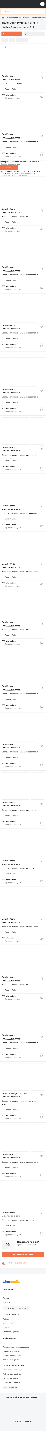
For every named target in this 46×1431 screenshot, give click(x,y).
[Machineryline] (2, 17)
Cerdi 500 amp (8, 134)
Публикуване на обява (23, 1255)
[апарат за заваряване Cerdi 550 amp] (23, 844)
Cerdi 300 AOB (8, 564)
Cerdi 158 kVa (8, 802)
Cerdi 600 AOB (8, 325)
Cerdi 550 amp (8, 448)
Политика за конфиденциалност (16, 1347)
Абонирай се (9, 168)
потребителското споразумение (13, 175)
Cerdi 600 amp (8, 76)
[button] (42, 4)
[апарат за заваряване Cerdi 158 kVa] (23, 786)
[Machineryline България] (17, 4)
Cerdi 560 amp (8, 209)
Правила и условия (10, 1343)
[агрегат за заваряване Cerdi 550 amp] (23, 489)
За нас (5, 1294)
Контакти (6, 1302)
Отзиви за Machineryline (12, 1355)
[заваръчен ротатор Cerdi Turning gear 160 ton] (23, 1077)
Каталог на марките (11, 1360)
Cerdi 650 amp (8, 1035)
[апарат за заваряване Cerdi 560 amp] (23, 192)
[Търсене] (42, 11)
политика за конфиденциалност (20, 173)
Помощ (6, 1298)
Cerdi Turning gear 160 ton (14, 1093)
